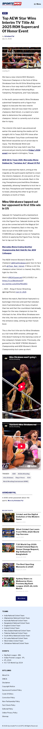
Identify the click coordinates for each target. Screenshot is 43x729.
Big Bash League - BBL (12, 655)
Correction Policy (8, 698)
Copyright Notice (8, 686)
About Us (5, 675)
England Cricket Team (12, 626)
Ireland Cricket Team (11, 628)
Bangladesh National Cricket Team (17, 623)
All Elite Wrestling (23, 474)
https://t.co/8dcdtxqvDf (12, 280)
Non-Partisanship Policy (11, 701)
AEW (14, 474)
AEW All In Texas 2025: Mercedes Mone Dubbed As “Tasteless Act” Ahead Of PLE (21, 161)
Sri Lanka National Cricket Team (16, 638)
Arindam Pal (9, 36)
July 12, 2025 (21, 292)
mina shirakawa (8, 477)
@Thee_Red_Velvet (15, 266)
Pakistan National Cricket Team (15, 633)
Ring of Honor (20, 477)
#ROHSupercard (15, 277)
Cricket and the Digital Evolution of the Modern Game (27, 516)
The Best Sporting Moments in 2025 (25, 565)
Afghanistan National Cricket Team (17, 618)
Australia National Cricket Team (15, 621)
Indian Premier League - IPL (14, 658)
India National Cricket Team (14, 616)
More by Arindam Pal (15, 500)
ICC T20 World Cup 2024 (13, 663)
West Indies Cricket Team (13, 641)
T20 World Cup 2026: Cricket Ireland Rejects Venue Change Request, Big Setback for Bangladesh (27, 549)
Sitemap (5, 716)
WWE (5, 13)
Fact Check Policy (8, 705)
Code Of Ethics (7, 694)
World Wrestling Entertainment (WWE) (15, 481)
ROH (28, 477)
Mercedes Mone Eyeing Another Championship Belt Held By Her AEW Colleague (19, 250)
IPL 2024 (7, 660)
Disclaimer (6, 683)
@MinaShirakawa (18, 263)
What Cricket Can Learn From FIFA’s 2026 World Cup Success (27, 531)
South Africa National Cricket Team (17, 636)
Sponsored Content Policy (12, 690)
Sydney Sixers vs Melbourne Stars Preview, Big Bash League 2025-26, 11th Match (27, 583)
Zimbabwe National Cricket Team (16, 643)
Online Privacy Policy (9, 713)
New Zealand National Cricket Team (17, 631)
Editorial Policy (7, 709)
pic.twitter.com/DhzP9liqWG (14, 283)
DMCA (4, 679)
